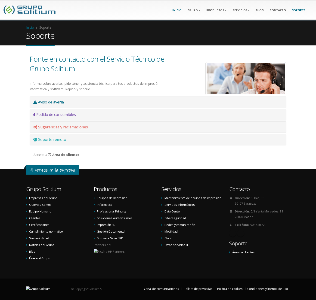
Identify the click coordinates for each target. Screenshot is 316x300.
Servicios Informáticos (179, 205)
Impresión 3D (106, 225)
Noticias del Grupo (42, 245)
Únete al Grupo (39, 258)
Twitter (240, 233)
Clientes (34, 218)
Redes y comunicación (179, 225)
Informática (104, 205)
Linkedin (232, 233)
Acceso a (57, 154)
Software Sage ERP (110, 238)
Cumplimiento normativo (46, 231)
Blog (32, 252)
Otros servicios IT (176, 245)
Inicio (30, 27)
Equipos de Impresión (112, 198)
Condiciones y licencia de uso (267, 289)
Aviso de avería (50, 102)
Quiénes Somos (40, 205)
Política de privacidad (198, 289)
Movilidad (171, 231)
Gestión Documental (111, 231)
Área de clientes (243, 252)
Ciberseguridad (175, 218)
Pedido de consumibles (55, 114)
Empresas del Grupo (43, 198)
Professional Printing (111, 211)
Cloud (168, 238)
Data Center (172, 211)
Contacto (239, 189)
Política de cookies (230, 289)
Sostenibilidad (39, 238)
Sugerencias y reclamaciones (62, 127)
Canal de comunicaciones (161, 289)
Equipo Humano (40, 211)
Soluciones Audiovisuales (115, 218)
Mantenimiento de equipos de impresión (192, 198)
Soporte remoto (51, 139)
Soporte (238, 243)
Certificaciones (39, 225)
